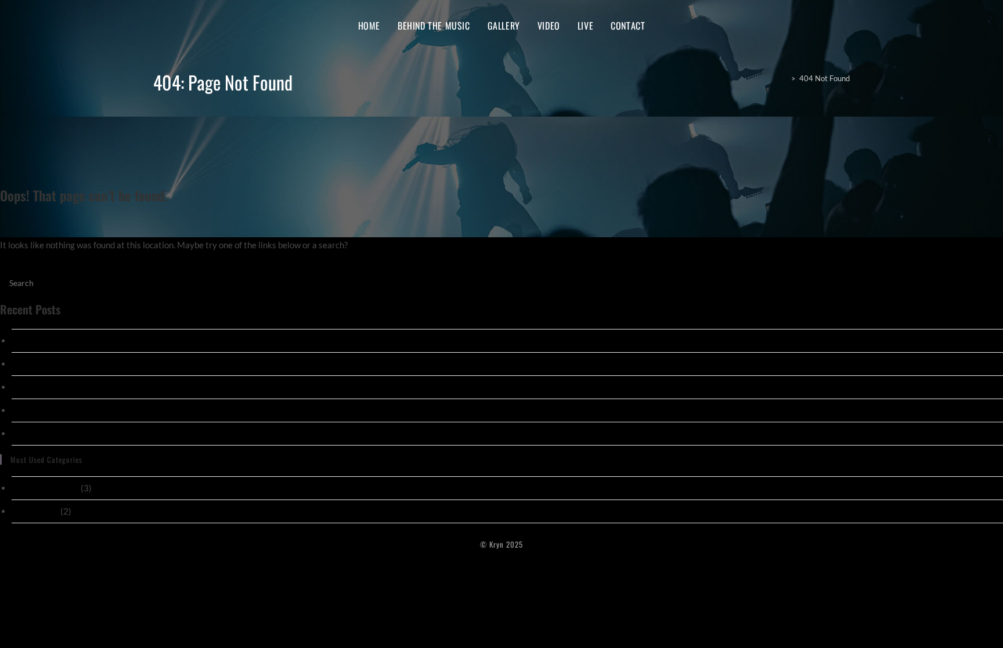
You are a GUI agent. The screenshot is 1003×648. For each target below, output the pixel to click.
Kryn (168, 25)
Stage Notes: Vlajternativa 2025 (74, 340)
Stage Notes (35, 511)
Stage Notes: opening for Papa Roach (82, 364)
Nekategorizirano (45, 488)
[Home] (783, 78)
